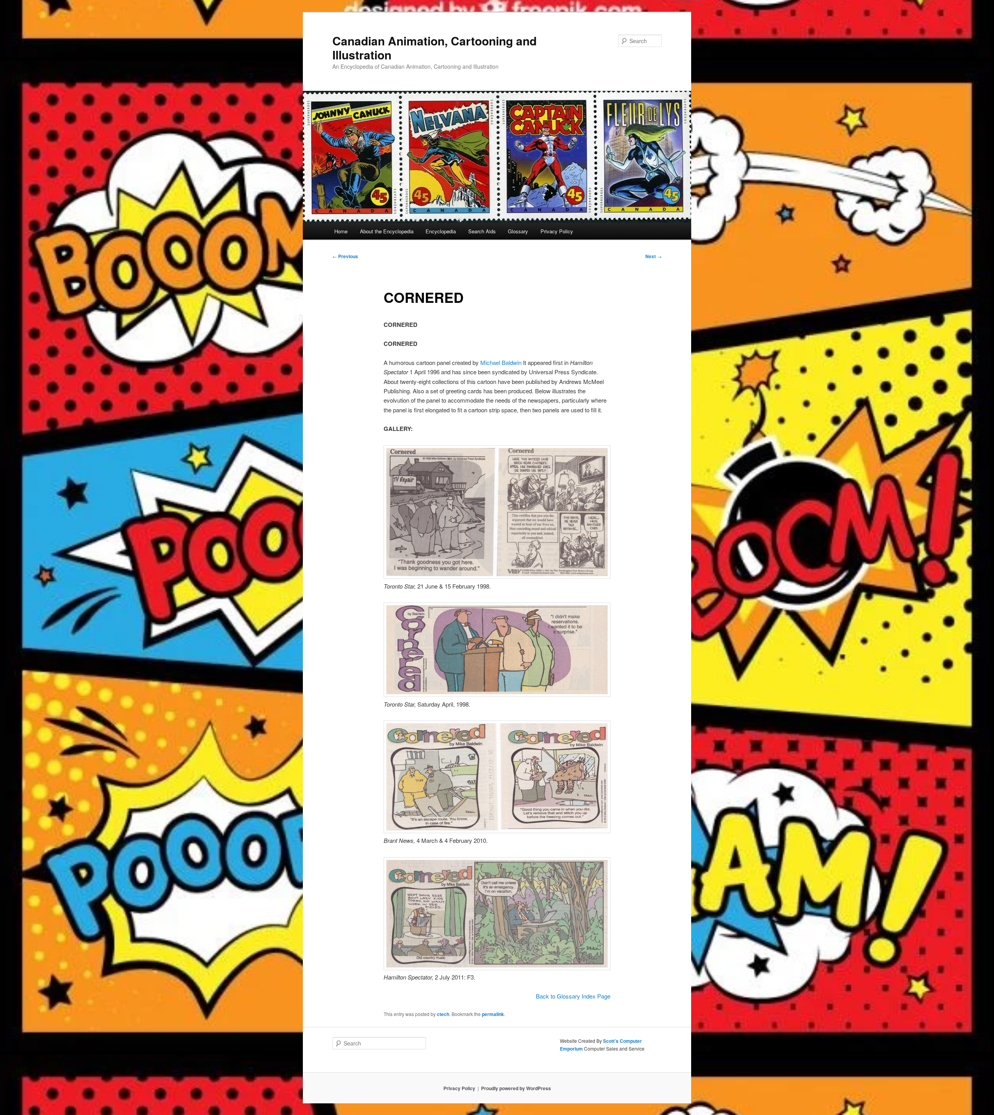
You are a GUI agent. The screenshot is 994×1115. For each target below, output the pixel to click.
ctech (443, 1014)
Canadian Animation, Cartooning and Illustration (434, 47)
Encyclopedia (441, 231)
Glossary (518, 231)
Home (341, 231)
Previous (345, 256)
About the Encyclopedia (387, 231)
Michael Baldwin (500, 362)
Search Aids (482, 231)
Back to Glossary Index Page (573, 996)
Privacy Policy (556, 231)
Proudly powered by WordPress (516, 1088)
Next (653, 256)
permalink (493, 1014)
